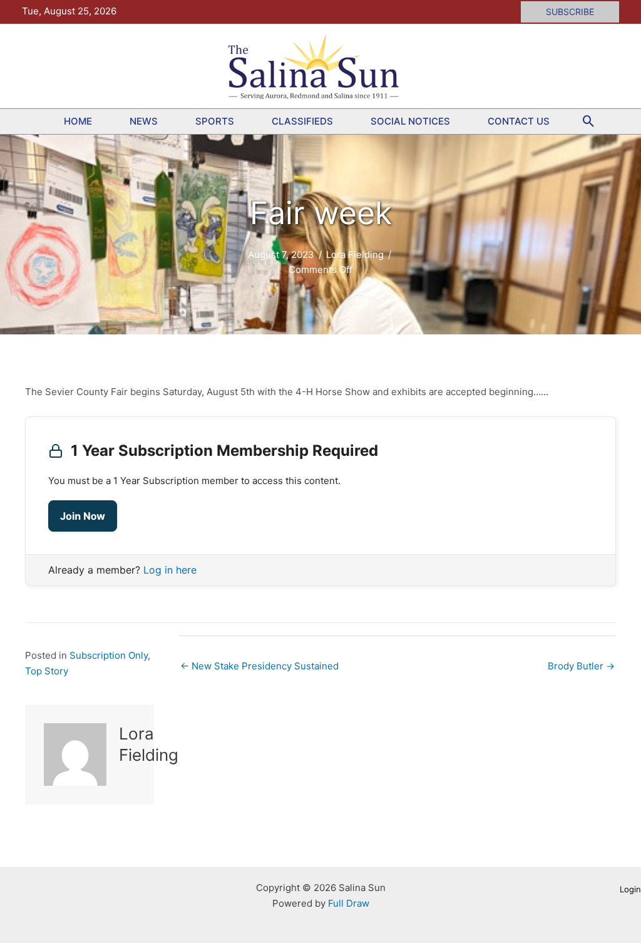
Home (78, 121)
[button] (570, 12)
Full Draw (348, 903)
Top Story (46, 671)
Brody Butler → (581, 666)
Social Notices (410, 121)
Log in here (170, 570)
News (144, 121)
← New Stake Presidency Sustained (259, 666)
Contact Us (519, 121)
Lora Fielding (355, 254)
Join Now (82, 516)
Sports (214, 121)
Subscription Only (108, 655)
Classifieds (302, 121)
